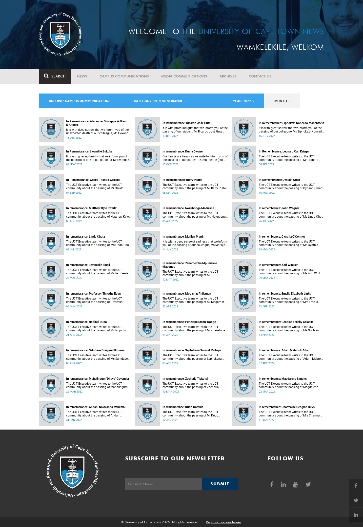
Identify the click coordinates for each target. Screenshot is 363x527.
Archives (228, 76)
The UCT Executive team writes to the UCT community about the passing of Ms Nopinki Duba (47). (96, 328)
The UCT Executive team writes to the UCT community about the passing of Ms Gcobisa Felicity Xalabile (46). (289, 328)
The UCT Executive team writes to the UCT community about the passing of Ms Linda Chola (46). (291, 214)
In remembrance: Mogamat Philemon (186, 293)
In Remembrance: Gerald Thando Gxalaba (93, 180)
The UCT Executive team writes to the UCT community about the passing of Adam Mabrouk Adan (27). (291, 357)
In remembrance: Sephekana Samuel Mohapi (191, 350)
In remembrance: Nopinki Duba (86, 322)
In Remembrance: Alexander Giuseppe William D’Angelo (96, 123)
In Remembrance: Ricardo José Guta (186, 123)
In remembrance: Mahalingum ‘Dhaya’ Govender (97, 378)
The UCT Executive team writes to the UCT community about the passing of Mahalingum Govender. (97, 385)
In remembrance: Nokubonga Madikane (188, 208)
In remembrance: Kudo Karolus (182, 407)
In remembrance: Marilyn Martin (183, 236)
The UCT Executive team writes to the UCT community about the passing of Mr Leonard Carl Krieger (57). (288, 158)
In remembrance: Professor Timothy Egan (93, 293)
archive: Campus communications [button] (80, 101)
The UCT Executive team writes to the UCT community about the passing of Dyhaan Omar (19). (290, 186)
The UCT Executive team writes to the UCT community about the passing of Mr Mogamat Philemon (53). (193, 300)
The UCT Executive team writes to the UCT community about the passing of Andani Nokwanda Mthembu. (94, 413)
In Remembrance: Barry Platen (182, 180)
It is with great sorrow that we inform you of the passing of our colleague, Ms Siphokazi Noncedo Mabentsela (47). (291, 129)
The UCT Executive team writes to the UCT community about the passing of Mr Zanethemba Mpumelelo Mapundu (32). (190, 273)
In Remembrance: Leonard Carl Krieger (284, 151)
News (82, 76)
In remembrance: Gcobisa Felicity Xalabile (286, 322)
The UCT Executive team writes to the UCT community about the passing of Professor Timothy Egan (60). (94, 300)
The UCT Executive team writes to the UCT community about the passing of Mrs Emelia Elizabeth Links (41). (288, 300)
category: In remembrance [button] (159, 101)
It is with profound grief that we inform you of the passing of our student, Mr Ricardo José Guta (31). (195, 129)
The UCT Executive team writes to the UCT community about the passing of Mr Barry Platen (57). (194, 186)
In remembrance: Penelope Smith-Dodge (189, 322)
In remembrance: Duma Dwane (182, 151)
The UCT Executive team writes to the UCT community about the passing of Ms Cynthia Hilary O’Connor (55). (288, 243)
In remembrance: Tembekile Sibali (88, 265)
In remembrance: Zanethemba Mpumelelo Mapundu (189, 265)
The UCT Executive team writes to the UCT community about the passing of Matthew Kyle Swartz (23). (97, 214)
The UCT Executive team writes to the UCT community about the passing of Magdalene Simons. (288, 385)
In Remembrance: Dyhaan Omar (279, 180)
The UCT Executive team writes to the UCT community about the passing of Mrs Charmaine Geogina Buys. (291, 413)
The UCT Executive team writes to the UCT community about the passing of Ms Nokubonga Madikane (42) (194, 214)
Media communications (184, 76)
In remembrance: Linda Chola (85, 236)
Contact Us (260, 76)
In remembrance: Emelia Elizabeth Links (285, 293)
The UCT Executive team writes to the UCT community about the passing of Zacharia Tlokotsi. (190, 385)
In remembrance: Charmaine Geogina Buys (287, 407)
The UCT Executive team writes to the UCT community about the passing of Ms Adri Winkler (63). (291, 271)
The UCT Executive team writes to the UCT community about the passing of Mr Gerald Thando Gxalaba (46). (94, 186)
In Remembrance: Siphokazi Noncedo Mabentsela (291, 123)
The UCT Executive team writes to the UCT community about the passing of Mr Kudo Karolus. (190, 413)
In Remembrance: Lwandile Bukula (89, 151)
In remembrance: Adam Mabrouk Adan (284, 350)
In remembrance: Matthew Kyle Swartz (91, 208)
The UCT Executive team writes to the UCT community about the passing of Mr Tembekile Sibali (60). (97, 271)
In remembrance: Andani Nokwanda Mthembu (96, 407)
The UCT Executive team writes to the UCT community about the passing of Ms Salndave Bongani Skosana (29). (97, 357)
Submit (219, 483)
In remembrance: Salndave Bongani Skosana (95, 350)
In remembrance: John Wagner (279, 208)
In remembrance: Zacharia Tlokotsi (185, 378)
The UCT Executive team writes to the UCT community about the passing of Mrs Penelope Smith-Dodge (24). (193, 328)
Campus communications (124, 76)
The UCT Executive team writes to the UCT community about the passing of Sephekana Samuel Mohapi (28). (192, 357)
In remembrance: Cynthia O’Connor (282, 236)
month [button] (281, 101)
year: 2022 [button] (242, 101)
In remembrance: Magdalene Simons (283, 378)
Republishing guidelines (223, 522)
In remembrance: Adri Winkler (278, 265)
